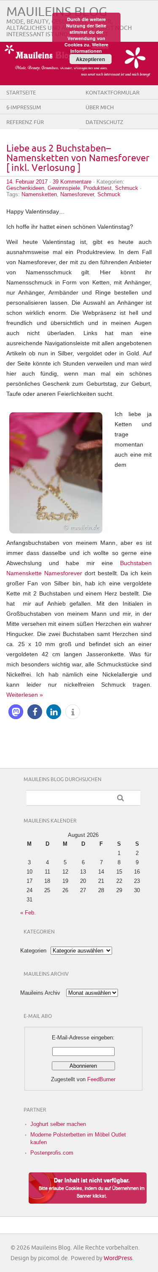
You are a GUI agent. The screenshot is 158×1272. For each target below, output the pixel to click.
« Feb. (28, 912)
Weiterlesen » (24, 694)
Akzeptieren (90, 59)
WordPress (118, 1258)
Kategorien (33, 950)
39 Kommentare (72, 182)
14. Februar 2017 (27, 182)
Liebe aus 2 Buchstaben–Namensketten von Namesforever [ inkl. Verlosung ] (78, 158)
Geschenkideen (25, 188)
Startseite (21, 93)
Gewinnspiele (64, 188)
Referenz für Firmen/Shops (26, 128)
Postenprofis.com (51, 1153)
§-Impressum (23, 108)
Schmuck (126, 188)
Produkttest (97, 188)
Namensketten (39, 194)
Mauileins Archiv (40, 993)
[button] (15, 711)
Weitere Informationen (89, 47)
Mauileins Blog (56, 12)
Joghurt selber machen (58, 1124)
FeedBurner (101, 1079)
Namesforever (77, 194)
